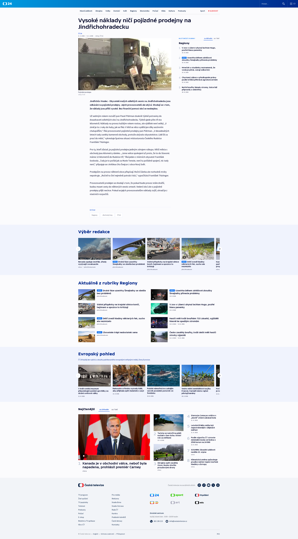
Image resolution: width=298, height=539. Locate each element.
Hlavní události (86, 11)
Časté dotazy (117, 521)
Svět (125, 11)
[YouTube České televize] (208, 485)
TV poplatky (83, 502)
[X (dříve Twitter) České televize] (213, 485)
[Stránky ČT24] (154, 495)
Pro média (116, 495)
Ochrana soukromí (107, 534)
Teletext (81, 506)
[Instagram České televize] (199, 485)
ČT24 (80, 33)
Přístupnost (120, 534)
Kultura (172, 11)
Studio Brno (116, 502)
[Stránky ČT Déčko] (154, 502)
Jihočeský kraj (107, 215)
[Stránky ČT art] (175, 502)
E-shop (81, 517)
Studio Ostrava (118, 506)
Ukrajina (98, 11)
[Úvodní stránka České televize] (91, 485)
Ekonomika (144, 11)
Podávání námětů (119, 517)
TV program (83, 495)
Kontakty (115, 524)
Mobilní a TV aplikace (86, 521)
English (95, 534)
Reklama (115, 498)
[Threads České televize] (218, 485)
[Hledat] (283, 3)
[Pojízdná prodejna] (124, 64)
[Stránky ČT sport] (177, 495)
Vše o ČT (81, 524)
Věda (163, 11)
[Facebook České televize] (204, 485)
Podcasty (182, 11)
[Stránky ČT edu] (199, 502)
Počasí (155, 11)
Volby (108, 11)
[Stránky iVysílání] (202, 495)
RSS (218, 534)
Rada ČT (115, 510)
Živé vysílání (83, 498)
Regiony (133, 11)
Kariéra (115, 513)
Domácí (116, 11)
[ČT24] (7, 3)
